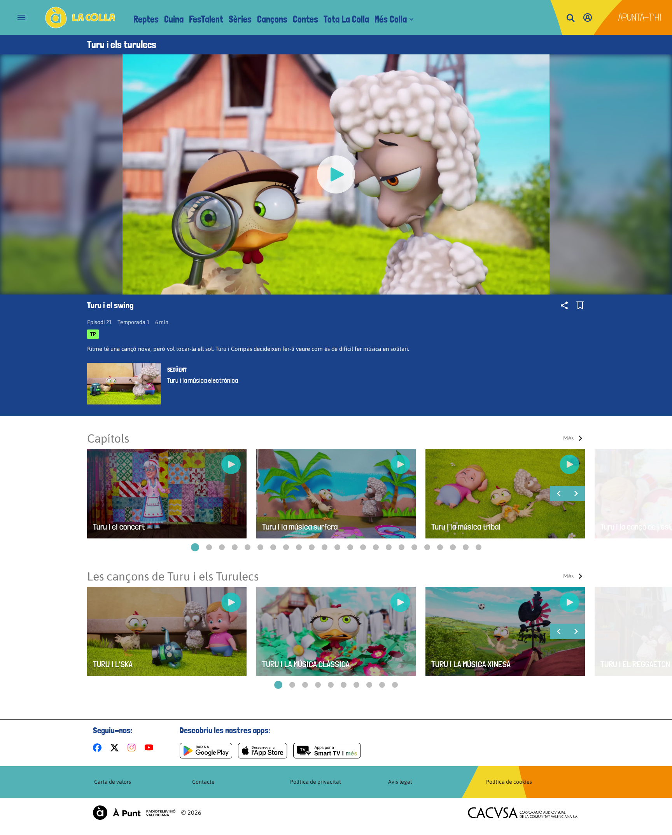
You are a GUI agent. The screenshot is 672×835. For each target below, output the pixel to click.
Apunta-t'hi (640, 17)
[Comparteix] (564, 305)
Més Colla (390, 19)
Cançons (272, 19)
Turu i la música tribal (465, 527)
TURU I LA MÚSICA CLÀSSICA (306, 664)
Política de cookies (509, 782)
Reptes (146, 19)
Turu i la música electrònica (202, 380)
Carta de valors (112, 782)
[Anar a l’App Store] (262, 750)
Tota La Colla (346, 19)
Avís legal (400, 782)
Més (568, 438)
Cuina (174, 19)
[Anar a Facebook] (99, 747)
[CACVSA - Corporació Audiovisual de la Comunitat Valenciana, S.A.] (523, 812)
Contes (305, 19)
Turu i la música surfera (300, 527)
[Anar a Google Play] (206, 750)
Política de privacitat (315, 782)
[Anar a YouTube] (150, 747)
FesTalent (206, 19)
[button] (195, 547)
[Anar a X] (116, 747)
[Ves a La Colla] (80, 17)
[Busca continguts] (570, 18)
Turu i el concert (119, 527)
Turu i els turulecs (121, 44)
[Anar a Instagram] (133, 747)
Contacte (203, 782)
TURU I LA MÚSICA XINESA (471, 664)
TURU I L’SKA (113, 664)
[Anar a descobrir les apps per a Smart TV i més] (327, 750)
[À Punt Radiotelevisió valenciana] (134, 812)
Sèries (240, 19)
